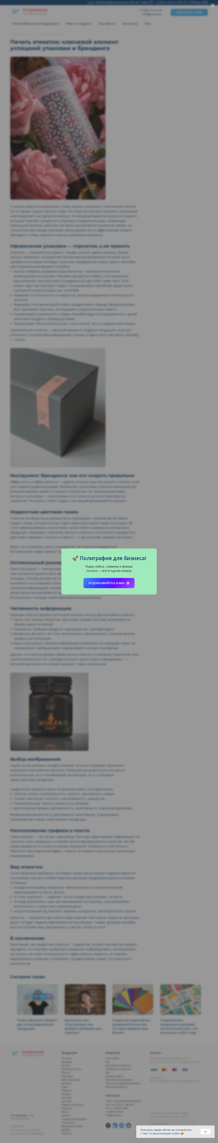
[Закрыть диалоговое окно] (212, 5)
